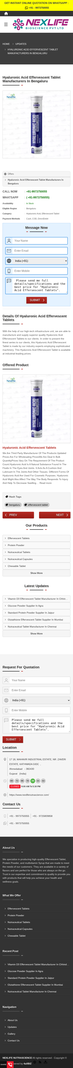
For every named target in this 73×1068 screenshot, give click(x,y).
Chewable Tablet (17, 566)
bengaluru (14, 504)
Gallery (11, 1033)
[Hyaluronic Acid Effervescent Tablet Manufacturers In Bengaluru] (36, 124)
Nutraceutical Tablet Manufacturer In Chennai (32, 626)
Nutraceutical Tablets (19, 552)
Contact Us (14, 1040)
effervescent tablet (38, 504)
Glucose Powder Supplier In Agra (25, 605)
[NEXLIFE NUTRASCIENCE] (41, 24)
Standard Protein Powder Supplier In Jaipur (31, 612)
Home (6, 44)
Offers (11, 174)
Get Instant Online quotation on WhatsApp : (36, 5)
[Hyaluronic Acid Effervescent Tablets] (36, 409)
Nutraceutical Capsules (20, 559)
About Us (12, 1020)
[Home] (6, 13)
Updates (20, 44)
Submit (35, 300)
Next (60, 514)
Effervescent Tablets (19, 538)
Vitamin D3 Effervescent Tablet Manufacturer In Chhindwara (39, 598)
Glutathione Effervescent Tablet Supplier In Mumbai (35, 619)
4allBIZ (28, 1063)
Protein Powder (16, 545)
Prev (13, 514)
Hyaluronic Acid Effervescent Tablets (29, 447)
